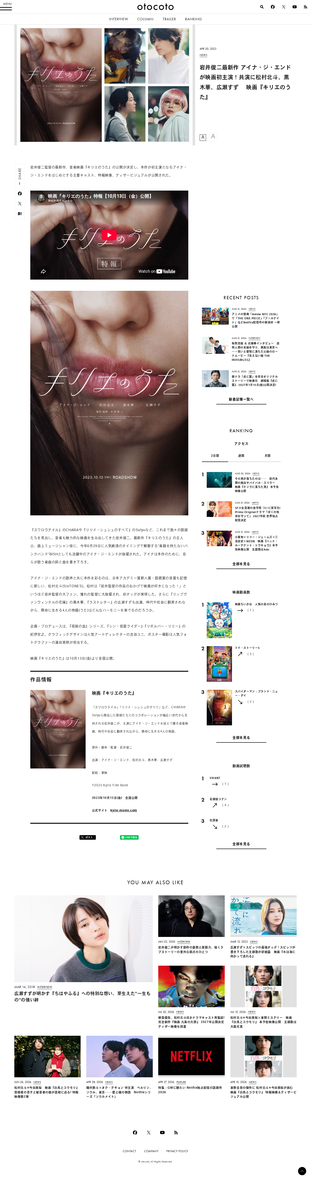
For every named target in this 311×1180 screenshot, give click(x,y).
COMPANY (151, 1151)
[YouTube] (294, 6)
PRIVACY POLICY (177, 1151)
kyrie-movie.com (123, 810)
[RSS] (305, 6)
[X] (283, 6)
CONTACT (129, 1151)
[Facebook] (272, 6)
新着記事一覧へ (241, 399)
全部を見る (241, 564)
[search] (261, 6)
